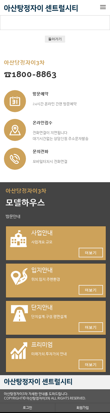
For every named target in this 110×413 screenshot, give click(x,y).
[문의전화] (15, 159)
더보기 (91, 252)
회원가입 (82, 407)
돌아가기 (55, 38)
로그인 (27, 407)
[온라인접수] (15, 130)
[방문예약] (15, 101)
